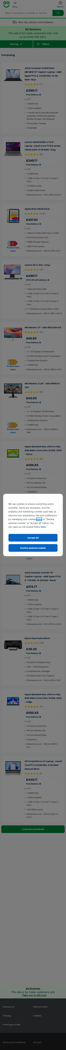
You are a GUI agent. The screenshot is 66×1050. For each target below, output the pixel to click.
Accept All (33, 537)
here (39, 519)
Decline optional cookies (33, 547)
